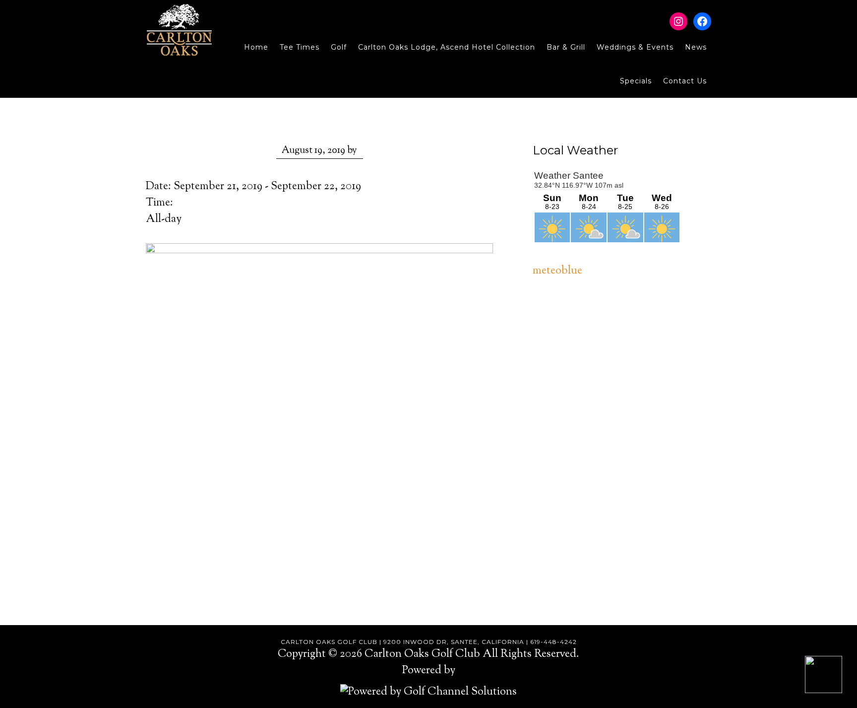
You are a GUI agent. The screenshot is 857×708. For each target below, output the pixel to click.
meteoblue (557, 271)
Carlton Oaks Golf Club (179, 29)
